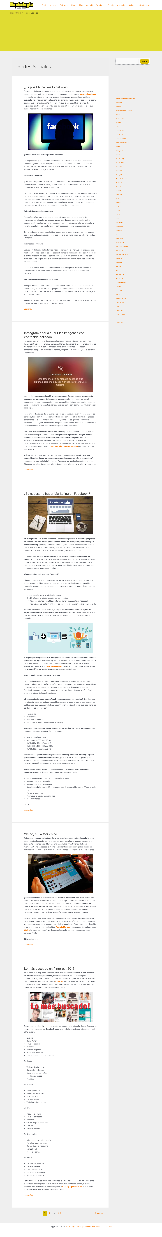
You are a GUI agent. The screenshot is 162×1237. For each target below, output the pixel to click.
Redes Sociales (143, 5)
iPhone (119, 202)
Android (89, 5)
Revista (119, 262)
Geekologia (120, 158)
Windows (100, 5)
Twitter (119, 286)
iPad (117, 198)
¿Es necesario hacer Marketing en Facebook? (57, 493)
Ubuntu (119, 290)
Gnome (119, 170)
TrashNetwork (121, 282)
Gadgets (119, 150)
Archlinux (120, 118)
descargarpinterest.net (72, 1187)
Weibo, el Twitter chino (40, 834)
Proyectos (120, 242)
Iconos (118, 190)
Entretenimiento (122, 142)
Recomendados (122, 246)
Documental (121, 138)
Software (64, 5)
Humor (118, 186)
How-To (119, 182)
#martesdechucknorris (125, 99)
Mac (81, 5)
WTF (118, 318)
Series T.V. (120, 274)
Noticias (53, 5)
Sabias (118, 266)
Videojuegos (121, 298)
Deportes (120, 130)
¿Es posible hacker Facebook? (46, 87)
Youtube (119, 322)
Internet (119, 194)
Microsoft (120, 222)
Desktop (119, 134)
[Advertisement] (81, 31)
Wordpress (120, 314)
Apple (118, 114)
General (119, 166)
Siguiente (100, 1213)
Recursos (120, 250)
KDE (117, 206)
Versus (118, 294)
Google (111, 5)
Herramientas (121, 178)
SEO (117, 270)
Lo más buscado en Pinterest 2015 (49, 968)
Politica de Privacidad (94, 1226)
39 (59, 1213)
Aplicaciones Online (125, 5)
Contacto (108, 1226)
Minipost (119, 226)
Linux (73, 5)
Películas (119, 238)
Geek (44, 5)
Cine (118, 126)
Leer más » (28, 309)
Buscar (144, 61)
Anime (118, 107)
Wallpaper (120, 302)
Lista (118, 214)
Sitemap (80, 1226)
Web (117, 306)
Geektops (120, 162)
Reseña (119, 258)
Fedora (118, 146)
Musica (119, 230)
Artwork (119, 123)
